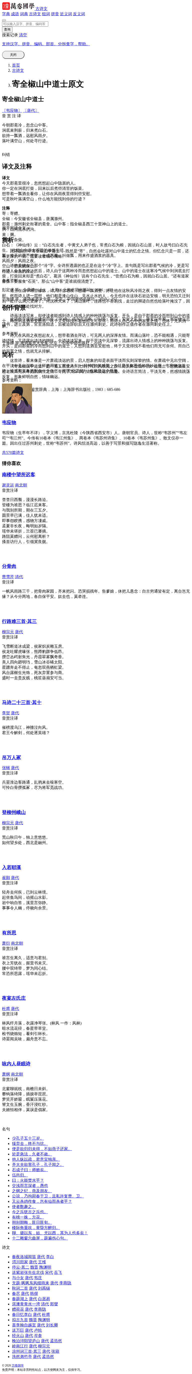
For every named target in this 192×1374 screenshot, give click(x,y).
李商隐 (65, 1283)
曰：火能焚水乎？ (28, 1180)
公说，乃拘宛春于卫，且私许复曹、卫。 (48, 1196)
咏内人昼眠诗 (16, 1063)
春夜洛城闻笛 (24, 1257)
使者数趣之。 (24, 1207)
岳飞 (58, 1272)
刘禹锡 (44, 1288)
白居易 (44, 1299)
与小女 (18, 1278)
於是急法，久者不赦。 (32, 1154)
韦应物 (9, 422)
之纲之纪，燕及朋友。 (32, 1191)
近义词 (66, 14)
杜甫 (6, 1008)
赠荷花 (18, 1309)
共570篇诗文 (13, 452)
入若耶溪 (11, 867)
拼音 (55, 14)
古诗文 (42, 9)
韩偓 (34, 1293)
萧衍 (6, 943)
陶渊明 (45, 1267)
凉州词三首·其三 (26, 1351)
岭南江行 (20, 1346)
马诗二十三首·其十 (22, 702)
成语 (15, 14)
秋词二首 (20, 1288)
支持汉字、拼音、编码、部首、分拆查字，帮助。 (46, 44)
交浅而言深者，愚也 (30, 1185)
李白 (50, 1257)
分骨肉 (9, 566)
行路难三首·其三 (19, 621)
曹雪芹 (8, 577)
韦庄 (38, 1278)
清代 (19, 577)
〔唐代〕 (31, 110)
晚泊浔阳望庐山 (26, 1341)
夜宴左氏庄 (14, 998)
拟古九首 (20, 1320)
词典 (24, 14)
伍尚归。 (20, 1175)
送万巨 (18, 1330)
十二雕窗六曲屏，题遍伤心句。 (40, 1238)
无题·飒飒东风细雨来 (30, 1283)
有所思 (9, 932)
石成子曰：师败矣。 (30, 1170)
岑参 (38, 1335)
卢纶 (38, 1330)
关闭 (13, 55)
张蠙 (6, 768)
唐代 (19, 632)
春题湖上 (20, 1299)
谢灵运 (8, 485)
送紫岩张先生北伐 (28, 1272)
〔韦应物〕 (12, 110)
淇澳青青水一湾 (26, 1304)
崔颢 (6, 878)
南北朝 (21, 485)
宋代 (49, 1272)
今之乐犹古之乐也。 (30, 1212)
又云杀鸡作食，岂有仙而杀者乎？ (42, 1201)
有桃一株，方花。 (28, 1217)
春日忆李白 (22, 1314)
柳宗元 (8, 632)
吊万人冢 (11, 757)
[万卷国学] (19, 9)
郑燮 (54, 1304)
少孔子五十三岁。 (28, 1138)
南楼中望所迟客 (18, 474)
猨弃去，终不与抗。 (30, 1143)
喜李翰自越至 (24, 1325)
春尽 (16, 1293)
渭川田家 (20, 1262)
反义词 (79, 14)
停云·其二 (20, 1267)
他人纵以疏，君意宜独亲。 (36, 1159)
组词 (46, 14)
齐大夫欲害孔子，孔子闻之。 (38, 1164)
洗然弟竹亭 (22, 1356)
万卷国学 (18, 1365)
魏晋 (34, 1267)
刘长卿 (52, 1325)
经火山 (18, 1335)
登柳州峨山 (14, 812)
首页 (16, 65)
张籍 (55, 1351)
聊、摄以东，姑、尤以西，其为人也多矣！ (50, 1233)
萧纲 (6, 1074)
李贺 (6, 713)
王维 (42, 1262)
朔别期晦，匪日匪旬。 (32, 1222)
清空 (23, 35)
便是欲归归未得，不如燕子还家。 (42, 1149)
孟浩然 (56, 1341)
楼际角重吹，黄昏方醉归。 (36, 1228)
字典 (6, 14)
